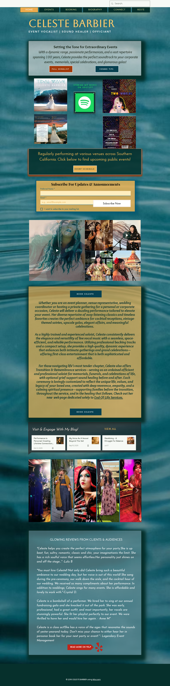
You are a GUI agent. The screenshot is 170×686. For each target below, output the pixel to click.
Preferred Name (47, 189)
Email (43, 198)
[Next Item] (136, 250)
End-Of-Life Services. (108, 397)
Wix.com (97, 679)
